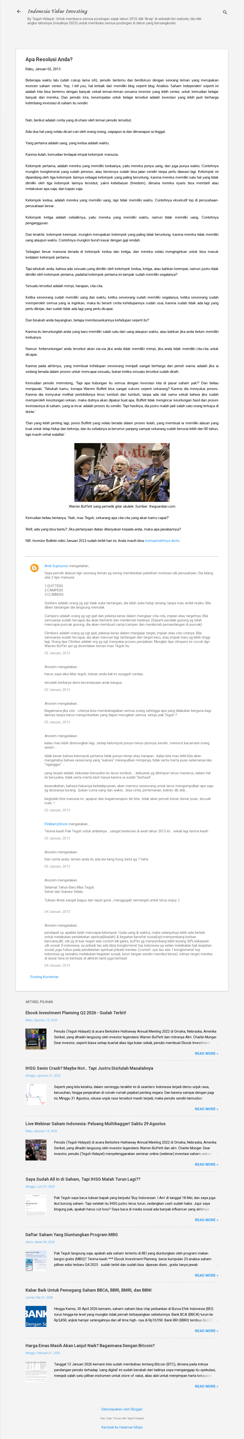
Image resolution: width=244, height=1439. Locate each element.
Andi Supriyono (56, 566)
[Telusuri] (225, 13)
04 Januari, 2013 (57, 911)
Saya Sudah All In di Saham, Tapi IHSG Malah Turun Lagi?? (82, 1179)
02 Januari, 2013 (57, 653)
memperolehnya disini (162, 541)
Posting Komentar (44, 977)
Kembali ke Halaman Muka (122, 1427)
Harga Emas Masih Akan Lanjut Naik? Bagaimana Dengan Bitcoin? (90, 1345)
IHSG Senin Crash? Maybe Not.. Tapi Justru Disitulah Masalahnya (89, 1068)
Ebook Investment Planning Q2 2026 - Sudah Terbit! (75, 1012)
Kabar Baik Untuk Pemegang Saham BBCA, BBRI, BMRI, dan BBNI (88, 1290)
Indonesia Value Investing (57, 11)
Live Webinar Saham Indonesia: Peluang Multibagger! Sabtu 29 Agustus (95, 1123)
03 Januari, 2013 (57, 722)
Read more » (207, 1053)
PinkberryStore (56, 824)
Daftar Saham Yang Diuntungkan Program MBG (71, 1234)
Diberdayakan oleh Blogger (122, 1409)
